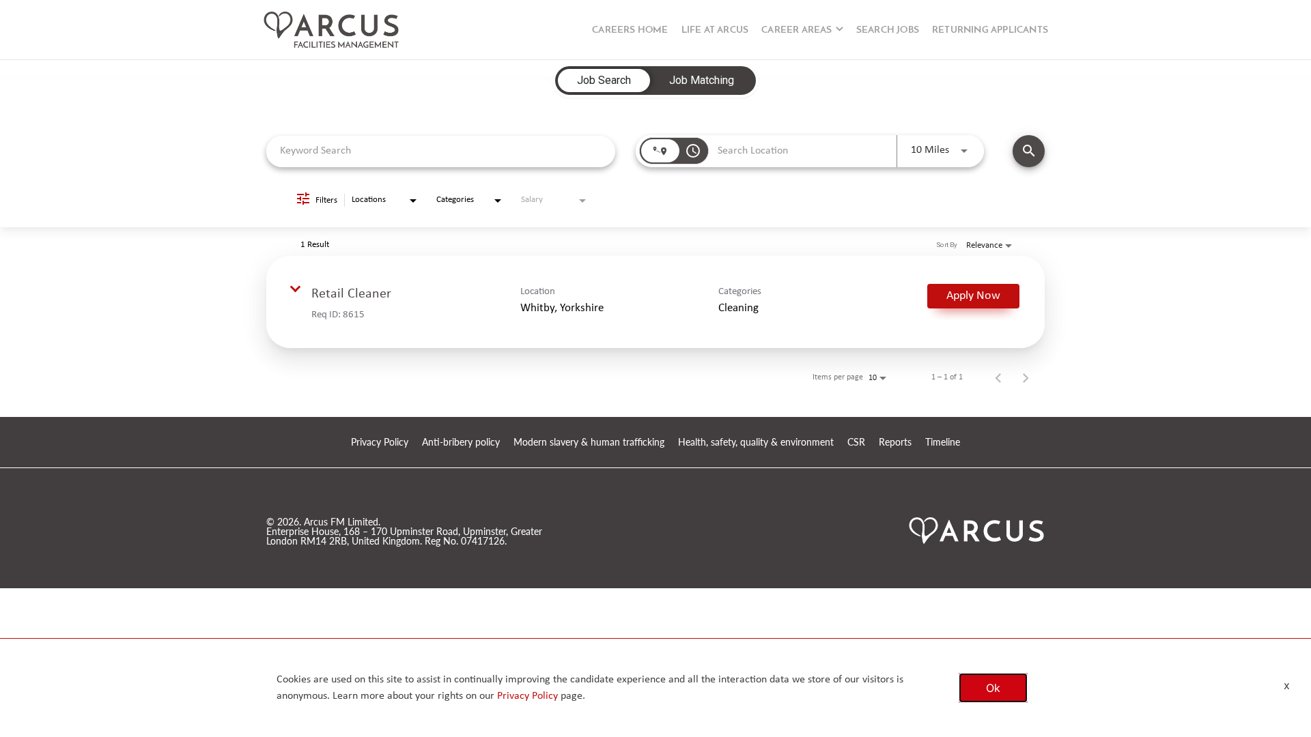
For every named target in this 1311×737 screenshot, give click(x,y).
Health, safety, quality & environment (756, 442)
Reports (895, 442)
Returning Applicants (990, 30)
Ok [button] (993, 688)
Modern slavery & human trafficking (588, 442)
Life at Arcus (715, 30)
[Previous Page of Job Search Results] (998, 377)
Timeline (942, 442)
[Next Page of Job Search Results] (1025, 377)
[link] (655, 302)
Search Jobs (887, 30)
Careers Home (630, 30)
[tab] (604, 80)
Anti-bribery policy (461, 442)
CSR (856, 442)
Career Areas (796, 30)
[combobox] (441, 151)
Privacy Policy (379, 442)
